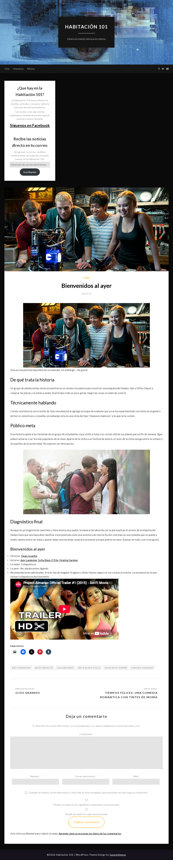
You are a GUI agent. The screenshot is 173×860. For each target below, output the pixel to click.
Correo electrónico (85, 776)
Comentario (86, 734)
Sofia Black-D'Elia (89, 668)
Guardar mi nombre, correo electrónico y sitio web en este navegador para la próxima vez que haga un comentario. (88, 792)
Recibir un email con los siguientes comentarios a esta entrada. (86, 804)
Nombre (35, 776)
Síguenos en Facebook (30, 125)
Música (31, 68)
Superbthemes (118, 854)
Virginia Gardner (142, 668)
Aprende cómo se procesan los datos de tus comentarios (90, 833)
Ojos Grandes (27, 692)
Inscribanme (29, 172)
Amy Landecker (21, 668)
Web (136, 776)
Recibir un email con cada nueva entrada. (86, 814)
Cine (6, 68)
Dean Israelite (44, 668)
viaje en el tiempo (116, 668)
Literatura (18, 68)
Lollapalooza (65, 668)
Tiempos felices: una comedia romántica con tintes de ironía (129, 695)
